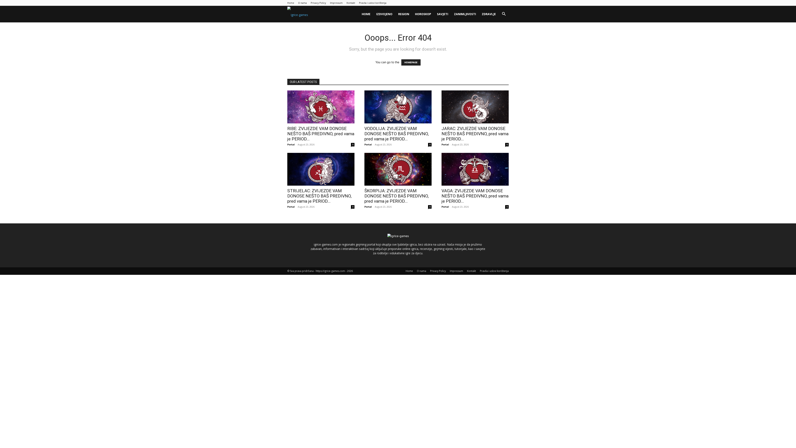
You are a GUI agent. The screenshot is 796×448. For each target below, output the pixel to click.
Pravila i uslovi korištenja (372, 2)
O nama (302, 2)
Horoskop (423, 14)
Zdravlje (489, 14)
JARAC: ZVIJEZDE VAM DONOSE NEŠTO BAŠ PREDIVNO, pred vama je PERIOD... (475, 133)
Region (403, 14)
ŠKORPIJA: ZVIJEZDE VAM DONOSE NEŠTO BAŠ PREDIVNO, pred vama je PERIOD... (396, 196)
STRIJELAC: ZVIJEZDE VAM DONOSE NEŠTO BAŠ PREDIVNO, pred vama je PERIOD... (319, 196)
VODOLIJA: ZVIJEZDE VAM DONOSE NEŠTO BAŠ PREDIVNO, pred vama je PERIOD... (396, 133)
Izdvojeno (384, 14)
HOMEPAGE (410, 62)
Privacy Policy (318, 2)
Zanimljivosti (465, 14)
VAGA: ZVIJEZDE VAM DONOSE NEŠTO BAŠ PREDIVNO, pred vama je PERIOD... (475, 196)
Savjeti (442, 14)
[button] (504, 14)
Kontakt (351, 2)
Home (290, 2)
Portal (291, 144)
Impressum (336, 2)
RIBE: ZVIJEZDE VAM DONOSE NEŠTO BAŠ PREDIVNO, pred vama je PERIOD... (320, 133)
